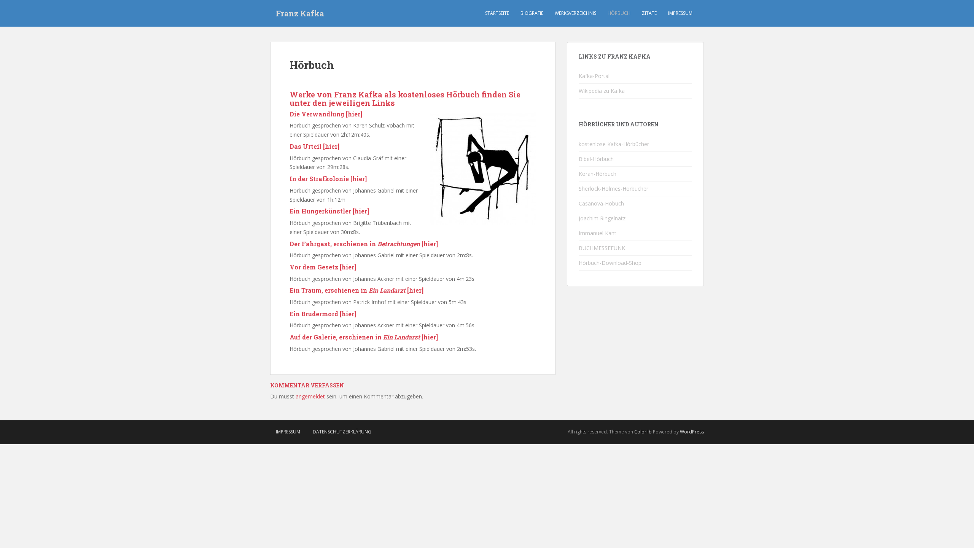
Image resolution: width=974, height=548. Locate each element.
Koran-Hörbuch (597, 173)
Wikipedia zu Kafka (602, 90)
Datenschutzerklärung (342, 432)
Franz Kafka (300, 13)
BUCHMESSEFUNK (602, 248)
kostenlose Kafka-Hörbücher (614, 144)
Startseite (497, 13)
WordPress (692, 432)
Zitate (649, 13)
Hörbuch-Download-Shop (610, 262)
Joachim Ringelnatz (602, 218)
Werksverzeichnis (575, 13)
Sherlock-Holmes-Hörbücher (613, 188)
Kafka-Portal (594, 76)
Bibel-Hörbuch (596, 158)
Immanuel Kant (597, 233)
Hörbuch (619, 13)
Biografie (531, 13)
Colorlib (643, 432)
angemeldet (310, 396)
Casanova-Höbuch (601, 203)
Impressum (680, 13)
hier (354, 114)
